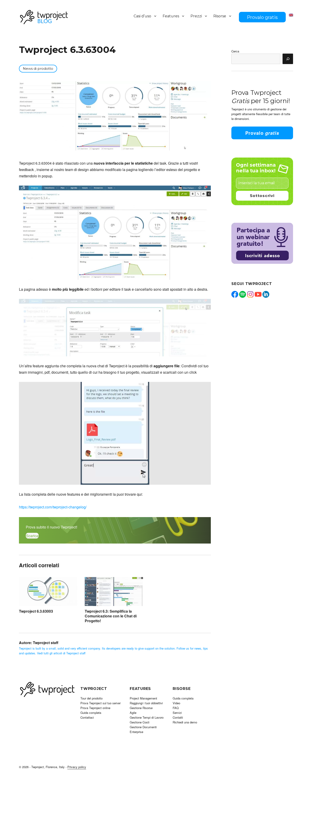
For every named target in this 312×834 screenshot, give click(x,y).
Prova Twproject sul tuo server (100, 703)
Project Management (143, 698)
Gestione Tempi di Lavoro (147, 717)
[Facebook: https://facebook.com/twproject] (234, 294)
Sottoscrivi (262, 195)
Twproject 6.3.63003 (36, 611)
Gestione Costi (139, 722)
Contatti (178, 717)
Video (176, 703)
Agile (133, 712)
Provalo (262, 133)
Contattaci (87, 717)
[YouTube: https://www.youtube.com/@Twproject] (258, 294)
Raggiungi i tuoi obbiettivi (146, 703)
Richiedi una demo (185, 722)
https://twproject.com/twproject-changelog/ (53, 507)
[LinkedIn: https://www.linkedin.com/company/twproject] (265, 294)
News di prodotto (38, 68)
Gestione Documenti (143, 727)
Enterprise (136, 732)
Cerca (235, 51)
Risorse (219, 16)
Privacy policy (76, 767)
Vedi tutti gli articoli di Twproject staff (61, 653)
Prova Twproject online (95, 708)
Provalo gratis (262, 17)
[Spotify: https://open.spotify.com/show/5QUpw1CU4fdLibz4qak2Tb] (242, 294)
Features (171, 16)
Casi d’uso (142, 16)
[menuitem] (291, 15)
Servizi (177, 712)
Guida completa (90, 712)
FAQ (176, 708)
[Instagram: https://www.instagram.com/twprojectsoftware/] (250, 294)
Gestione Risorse (141, 708)
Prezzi (196, 16)
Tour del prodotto (91, 698)
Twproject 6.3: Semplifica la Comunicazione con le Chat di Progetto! (111, 616)
